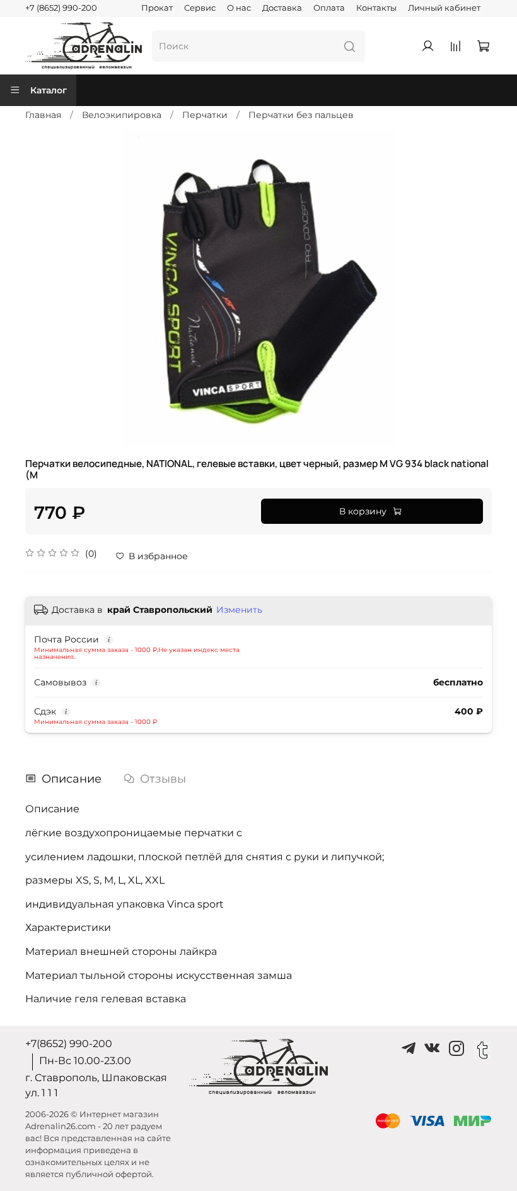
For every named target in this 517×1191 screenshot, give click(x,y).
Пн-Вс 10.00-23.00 (85, 1061)
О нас (239, 8)
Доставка (282, 8)
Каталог (48, 90)
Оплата (329, 8)
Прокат (157, 8)
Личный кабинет (444, 8)
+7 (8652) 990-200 (61, 8)
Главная (43, 115)
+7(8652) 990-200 (68, 1044)
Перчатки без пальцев (301, 115)
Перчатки (205, 115)
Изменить (239, 609)
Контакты (376, 8)
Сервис (200, 8)
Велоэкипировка (121, 115)
